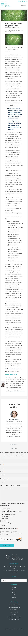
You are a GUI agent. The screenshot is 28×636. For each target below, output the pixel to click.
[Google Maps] (26, 1)
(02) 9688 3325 (4, 1)
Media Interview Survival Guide (13, 368)
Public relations (18, 30)
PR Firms (14, 614)
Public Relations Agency (14, 607)
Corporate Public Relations (14, 617)
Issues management (7, 510)
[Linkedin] (22, 1)
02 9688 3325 (14, 572)
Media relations (10, 30)
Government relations (7, 516)
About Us (14, 590)
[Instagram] (20, 1)
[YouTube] (24, 1)
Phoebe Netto (10, 377)
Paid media (5, 518)
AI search (14, 531)
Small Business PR (14, 609)
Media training (5, 520)
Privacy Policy (21, 629)
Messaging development (8, 523)
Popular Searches (14, 619)
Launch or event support (8, 514)
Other (3, 525)
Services (14, 587)
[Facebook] (19, 1)
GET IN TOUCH (7, 545)
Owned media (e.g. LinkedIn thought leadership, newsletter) (12, 512)
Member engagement (8, 522)
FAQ (14, 594)
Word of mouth (6, 533)
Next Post (14, 448)
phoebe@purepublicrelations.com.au (15, 570)
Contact (14, 597)
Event (3, 534)
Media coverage (6, 508)
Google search (5, 531)
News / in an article (17, 533)
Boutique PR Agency (14, 604)
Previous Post (14, 444)
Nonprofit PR (14, 612)
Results (14, 592)
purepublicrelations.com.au (17, 391)
